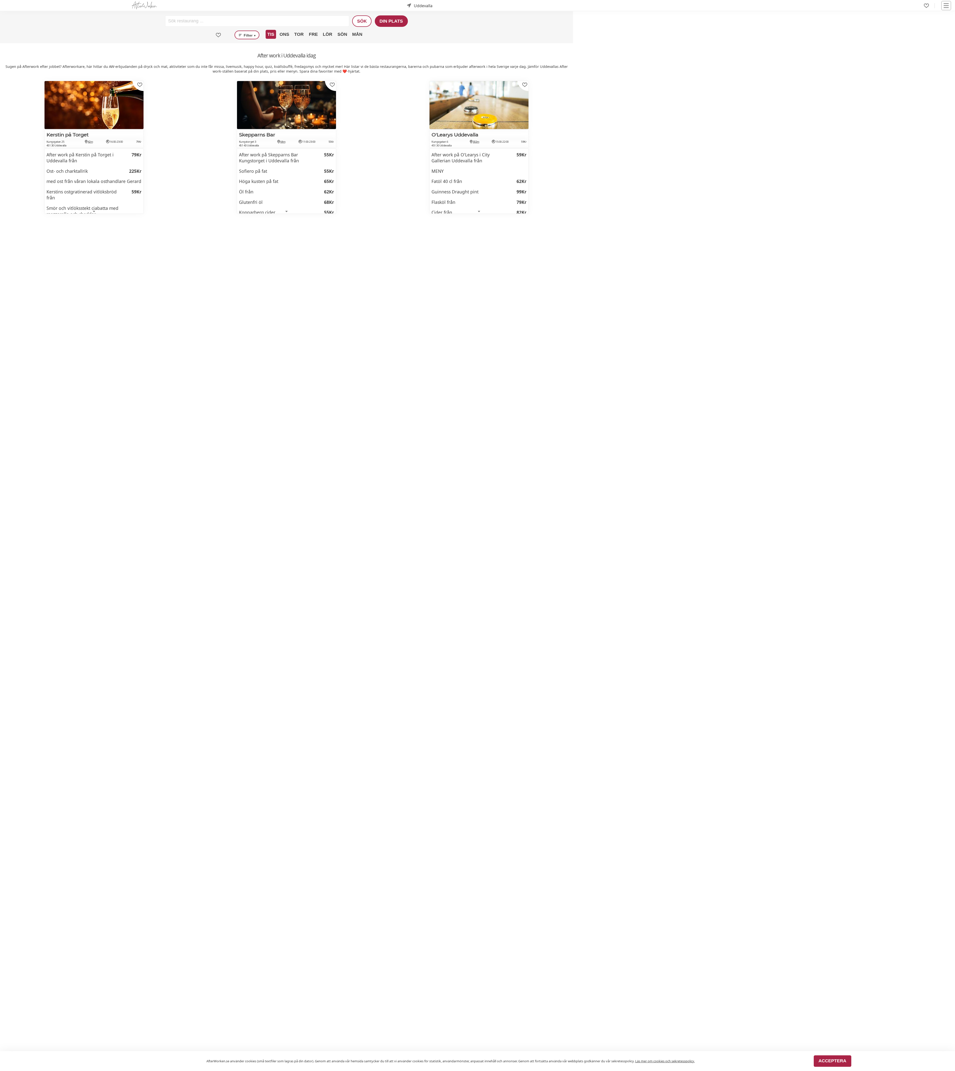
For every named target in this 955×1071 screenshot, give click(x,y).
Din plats (391, 21)
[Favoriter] (926, 5)
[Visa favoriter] (218, 35)
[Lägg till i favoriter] (139, 84)
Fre (313, 34)
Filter (249, 35)
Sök (362, 21)
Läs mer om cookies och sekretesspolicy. (665, 1061)
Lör (327, 34)
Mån (357, 34)
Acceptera (832, 1060)
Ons (284, 34)
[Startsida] (144, 5)
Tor (299, 34)
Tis (270, 34)
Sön (342, 34)
